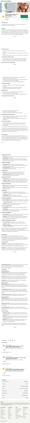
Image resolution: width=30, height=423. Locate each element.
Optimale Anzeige (18, 410)
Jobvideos (2, 415)
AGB (23, 415)
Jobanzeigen (2, 411)
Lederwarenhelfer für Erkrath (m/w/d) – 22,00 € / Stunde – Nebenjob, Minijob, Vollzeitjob (14, 346)
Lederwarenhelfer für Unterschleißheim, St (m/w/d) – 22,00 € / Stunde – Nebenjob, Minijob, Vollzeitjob (15, 370)
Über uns (24, 410)
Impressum (24, 416)
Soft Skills (17, 412)
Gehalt (9, 416)
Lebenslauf (9, 412)
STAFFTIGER (6, 13)
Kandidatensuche (3, 410)
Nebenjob (7, 19)
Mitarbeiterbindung (18, 415)
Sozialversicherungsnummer (19, 416)
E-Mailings (2, 416)
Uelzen (27, 383)
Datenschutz (24, 412)
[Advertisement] (15, 42)
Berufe (9, 411)
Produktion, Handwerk (8, 356)
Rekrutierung (17, 411)
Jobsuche (9, 410)
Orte (23, 411)
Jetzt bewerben (24, 15)
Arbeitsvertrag (10, 415)
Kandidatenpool (3, 412)
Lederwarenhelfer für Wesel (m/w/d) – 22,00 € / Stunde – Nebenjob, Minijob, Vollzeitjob (15, 358)
